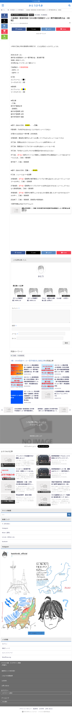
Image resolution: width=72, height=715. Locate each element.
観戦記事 (31, 14)
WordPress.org (6, 657)
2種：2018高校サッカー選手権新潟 (19, 14)
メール (15, 334)
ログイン (4, 644)
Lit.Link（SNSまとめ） (8, 537)
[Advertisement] (41, 39)
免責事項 (35, 708)
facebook (5, 541)
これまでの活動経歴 (7, 675)
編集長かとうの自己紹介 (8, 670)
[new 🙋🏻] (53, 613)
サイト (14, 338)
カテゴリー (4, 690)
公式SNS (4, 680)
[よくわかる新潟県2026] (19, 613)
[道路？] (19, 578)
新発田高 (45, 14)
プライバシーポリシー (26, 708)
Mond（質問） (6, 532)
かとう (41, 276)
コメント (16, 308)
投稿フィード (6, 648)
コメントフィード (7, 652)
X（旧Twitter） (6, 523)
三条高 (38, 14)
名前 (14, 325)
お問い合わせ (5, 685)
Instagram (5, 528)
